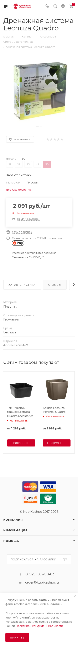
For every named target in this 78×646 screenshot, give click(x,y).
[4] (58, 139)
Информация (15, 530)
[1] (47, 139)
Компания (13, 519)
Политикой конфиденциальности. (40, 625)
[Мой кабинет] (63, 7)
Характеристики (22, 284)
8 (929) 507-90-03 (40, 574)
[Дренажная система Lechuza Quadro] (39, 91)
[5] (61, 139)
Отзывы (54, 284)
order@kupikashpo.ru (42, 582)
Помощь (11, 540)
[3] (54, 139)
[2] (51, 139)
